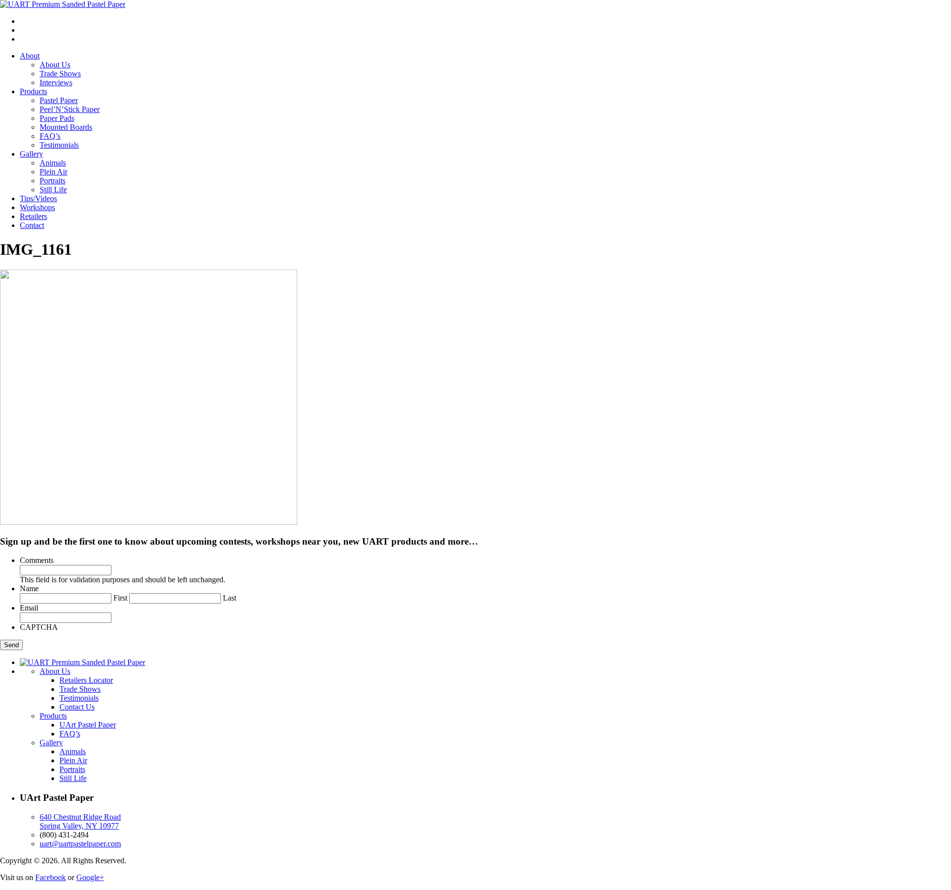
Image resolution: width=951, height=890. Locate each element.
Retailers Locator (86, 680)
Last (229, 598)
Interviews (56, 82)
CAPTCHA (39, 627)
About (30, 56)
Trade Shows (60, 73)
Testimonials (59, 145)
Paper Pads (57, 118)
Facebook (50, 877)
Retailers (33, 216)
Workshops (37, 207)
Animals (53, 163)
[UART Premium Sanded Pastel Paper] (62, 4)
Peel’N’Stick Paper (70, 109)
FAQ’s (50, 136)
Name (29, 588)
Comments (36, 560)
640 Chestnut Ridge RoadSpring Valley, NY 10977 (80, 821)
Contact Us (77, 707)
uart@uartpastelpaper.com (80, 843)
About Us (55, 64)
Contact (32, 225)
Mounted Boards (66, 127)
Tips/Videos (38, 198)
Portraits (52, 180)
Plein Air (53, 171)
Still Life (53, 189)
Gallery (31, 154)
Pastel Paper (59, 100)
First (120, 598)
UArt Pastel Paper (87, 725)
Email (29, 608)
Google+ (90, 877)
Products (33, 91)
